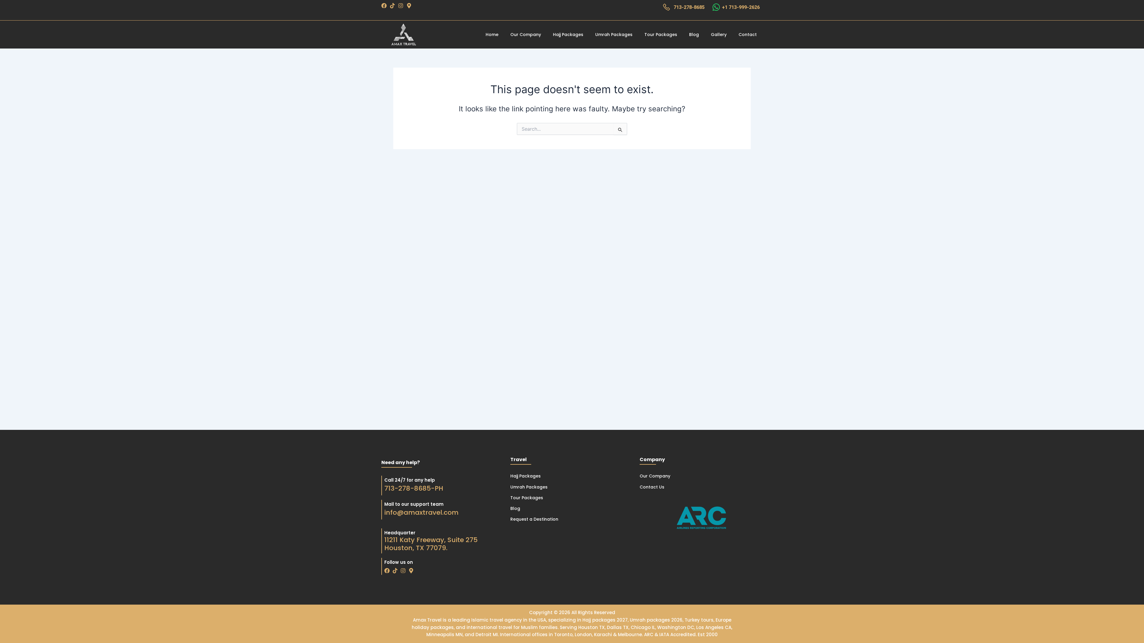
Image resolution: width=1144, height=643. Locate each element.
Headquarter (399, 533)
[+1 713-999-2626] (716, 7)
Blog (694, 35)
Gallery (719, 35)
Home (492, 35)
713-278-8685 (689, 7)
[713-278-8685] (666, 7)
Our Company (525, 35)
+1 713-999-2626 (741, 7)
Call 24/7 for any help (409, 480)
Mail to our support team (414, 504)
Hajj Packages (568, 35)
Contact (748, 35)
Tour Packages (660, 35)
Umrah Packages (613, 35)
